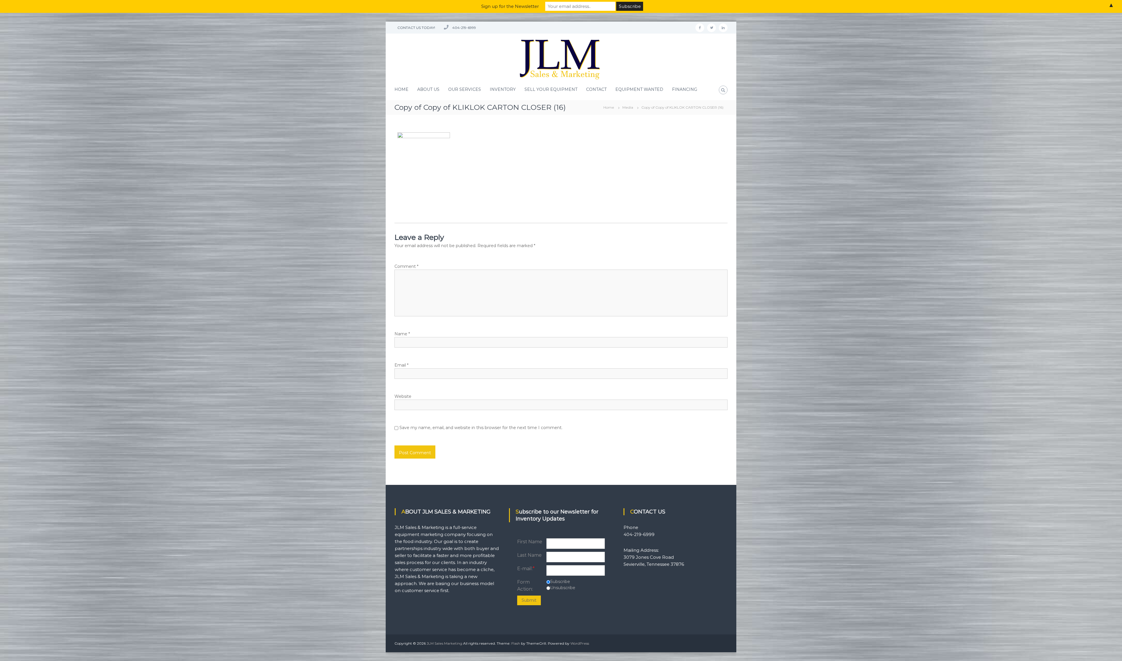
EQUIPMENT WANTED (639, 89)
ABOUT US (428, 89)
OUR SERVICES (464, 89)
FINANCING (684, 89)
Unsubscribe (562, 587)
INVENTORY (503, 89)
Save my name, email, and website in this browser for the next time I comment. (480, 427)
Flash (515, 643)
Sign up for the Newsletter (510, 6)
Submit (529, 600)
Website (402, 396)
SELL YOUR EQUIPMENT (550, 89)
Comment (406, 266)
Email (401, 365)
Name (402, 333)
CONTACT (596, 89)
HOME (401, 89)
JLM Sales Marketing (444, 643)
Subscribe (560, 581)
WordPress (579, 643)
